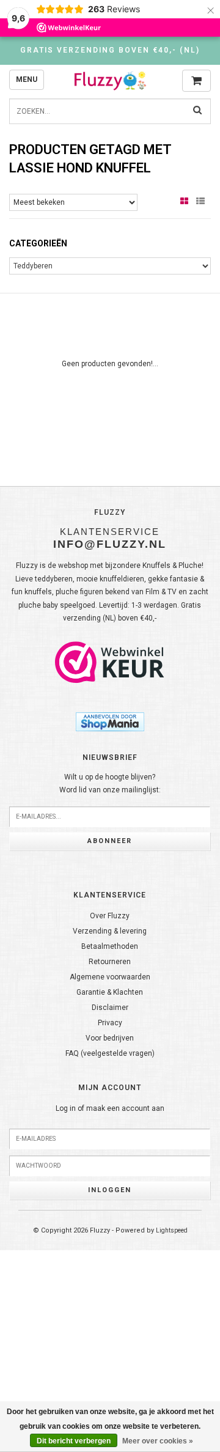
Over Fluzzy (110, 916)
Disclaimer (110, 1007)
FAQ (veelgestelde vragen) (110, 1053)
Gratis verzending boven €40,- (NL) (110, 50)
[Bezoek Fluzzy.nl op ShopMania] (110, 721)
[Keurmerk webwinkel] (110, 662)
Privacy (110, 1023)
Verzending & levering (110, 931)
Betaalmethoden (109, 946)
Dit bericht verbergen (74, 1441)
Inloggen (109, 1190)
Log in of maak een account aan (110, 1108)
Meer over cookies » (157, 1441)
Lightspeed (172, 1230)
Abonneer (109, 841)
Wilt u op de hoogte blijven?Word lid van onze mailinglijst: (110, 784)
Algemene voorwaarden (110, 977)
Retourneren (110, 961)
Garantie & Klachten (109, 992)
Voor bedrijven (110, 1038)
